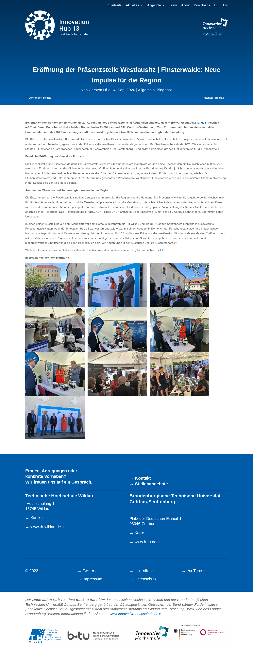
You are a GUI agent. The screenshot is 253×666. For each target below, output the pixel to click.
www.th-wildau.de (45, 527)
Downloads (202, 5)
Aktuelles (132, 5)
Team (173, 5)
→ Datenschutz (143, 579)
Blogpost (164, 90)
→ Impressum (89, 579)
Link (159, 250)
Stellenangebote (151, 483)
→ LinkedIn (139, 571)
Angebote (154, 5)
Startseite (115, 5)
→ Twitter (85, 571)
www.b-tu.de (145, 542)
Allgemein (146, 90)
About (185, 5)
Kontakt (143, 478)
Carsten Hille (99, 90)
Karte (35, 518)
